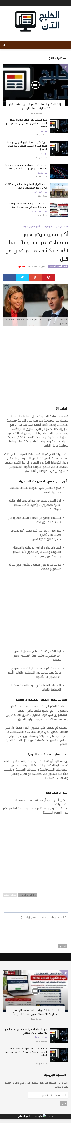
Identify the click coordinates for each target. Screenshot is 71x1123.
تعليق (62, 946)
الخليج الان (61, 226)
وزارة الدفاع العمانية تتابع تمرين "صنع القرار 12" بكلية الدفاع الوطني (35, 106)
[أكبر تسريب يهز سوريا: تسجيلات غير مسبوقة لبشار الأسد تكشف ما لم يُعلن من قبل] (35, 305)
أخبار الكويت (42, 173)
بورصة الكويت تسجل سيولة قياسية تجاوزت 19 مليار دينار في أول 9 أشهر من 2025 (26, 167)
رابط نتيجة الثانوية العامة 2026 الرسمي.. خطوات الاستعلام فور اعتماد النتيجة (27, 205)
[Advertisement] (35, 366)
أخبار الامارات (42, 154)
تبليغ (20, 267)
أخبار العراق (43, 131)
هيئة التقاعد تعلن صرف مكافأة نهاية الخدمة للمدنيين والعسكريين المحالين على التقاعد (26, 123)
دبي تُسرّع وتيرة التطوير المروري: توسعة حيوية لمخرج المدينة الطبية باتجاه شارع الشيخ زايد (27, 146)
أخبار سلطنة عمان (40, 1037)
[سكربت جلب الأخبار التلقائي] (32, 1116)
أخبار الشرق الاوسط (39, 192)
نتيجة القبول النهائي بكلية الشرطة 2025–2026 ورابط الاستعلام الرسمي (26, 186)
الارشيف (48, 226)
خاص (43, 267)
